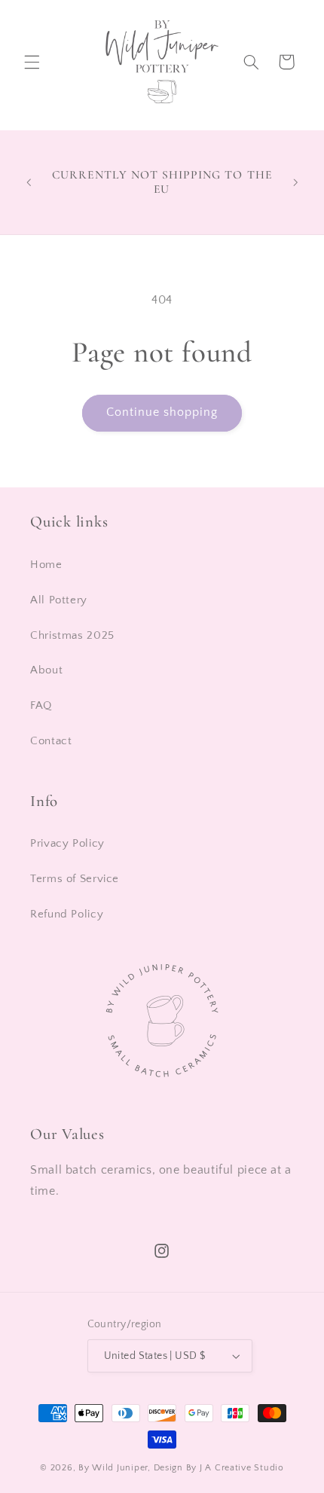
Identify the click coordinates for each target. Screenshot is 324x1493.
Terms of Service (74, 879)
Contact (51, 741)
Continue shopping (162, 412)
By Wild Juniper (113, 1468)
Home (46, 565)
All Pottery (58, 600)
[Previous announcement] (28, 182)
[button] (31, 61)
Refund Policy (66, 914)
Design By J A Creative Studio (219, 1468)
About (46, 670)
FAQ (41, 706)
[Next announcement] (295, 182)
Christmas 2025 (72, 636)
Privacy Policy (67, 844)
